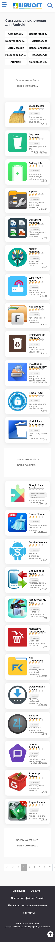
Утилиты (15, 62)
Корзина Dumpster (34, 136)
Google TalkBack (34, 746)
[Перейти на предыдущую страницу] (13, 867)
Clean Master (36, 106)
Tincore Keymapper (35, 717)
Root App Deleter (34, 775)
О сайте (35, 891)
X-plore (33, 191)
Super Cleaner (37, 514)
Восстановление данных (16, 41)
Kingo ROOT (36, 393)
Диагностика (39, 41)
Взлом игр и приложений (39, 34)
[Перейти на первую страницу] (7, 867)
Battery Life (35, 163)
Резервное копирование (16, 55)
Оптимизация (15, 48)
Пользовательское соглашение (27, 905)
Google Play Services (36, 486)
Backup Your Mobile (36, 572)
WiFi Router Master (35, 279)
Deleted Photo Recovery (37, 336)
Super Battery (37, 802)
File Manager (36, 306)
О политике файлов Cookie (27, 898)
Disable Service (38, 542)
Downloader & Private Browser (37, 689)
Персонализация (39, 48)
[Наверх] (50, 936)
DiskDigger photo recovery (38, 365)
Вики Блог (19, 891)
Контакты (29, 913)
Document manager (35, 221)
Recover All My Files (37, 601)
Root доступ (39, 55)
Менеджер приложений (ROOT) (36, 631)
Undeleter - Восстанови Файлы (36, 424)
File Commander (36, 659)
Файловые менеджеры (39, 62)
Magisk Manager (34, 250)
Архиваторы (16, 34)
